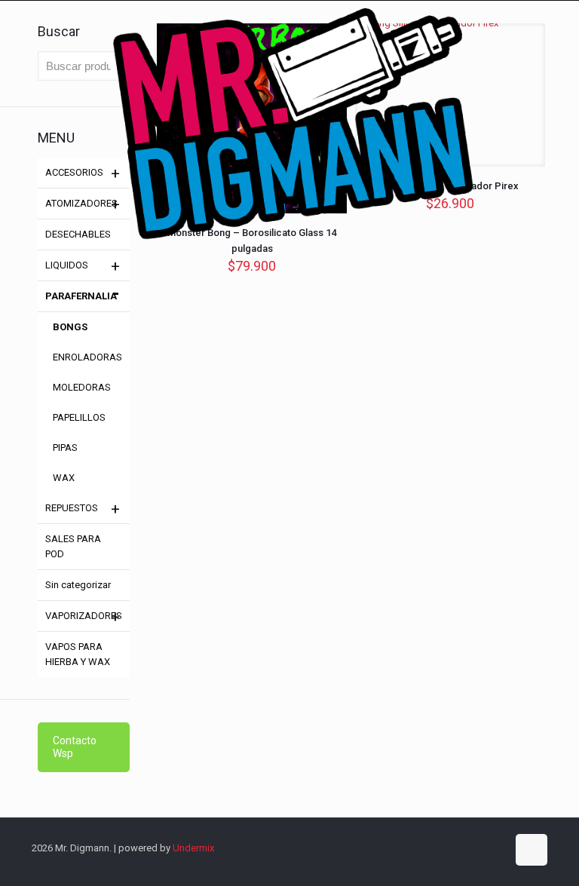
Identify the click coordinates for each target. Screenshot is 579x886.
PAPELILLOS (79, 417)
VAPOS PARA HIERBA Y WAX (77, 654)
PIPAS (65, 447)
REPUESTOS (71, 508)
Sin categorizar (78, 584)
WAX (64, 477)
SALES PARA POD (73, 546)
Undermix (193, 848)
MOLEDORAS (82, 387)
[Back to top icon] (531, 850)
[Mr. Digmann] (289, 192)
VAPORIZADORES (83, 615)
